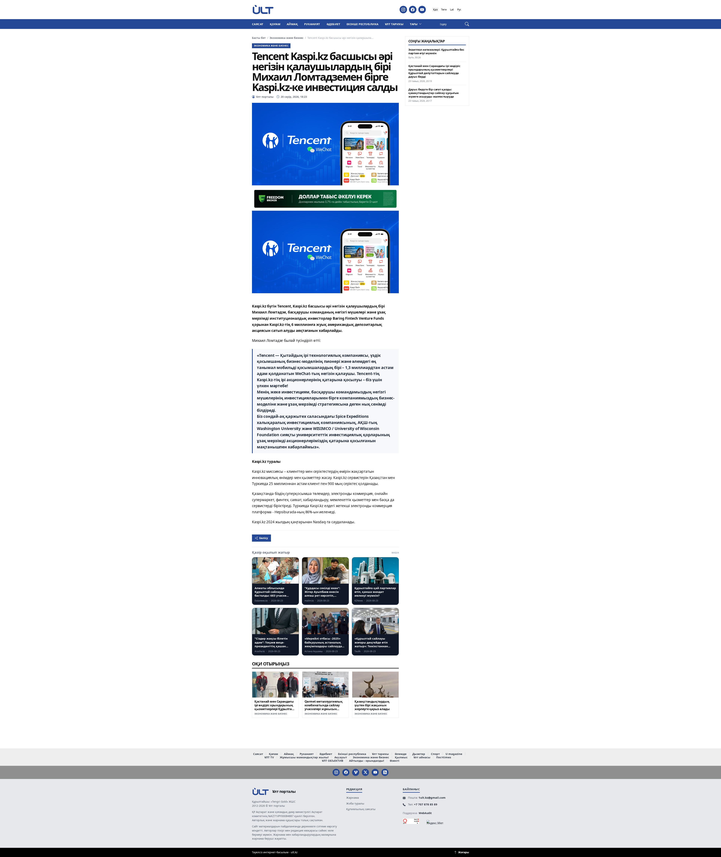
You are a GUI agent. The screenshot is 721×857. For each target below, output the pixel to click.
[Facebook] (412, 9)
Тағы (414, 24)
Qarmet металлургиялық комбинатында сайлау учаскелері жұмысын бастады (324, 707)
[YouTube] (422, 9)
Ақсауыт (340, 757)
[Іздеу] (467, 24)
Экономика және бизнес (286, 38)
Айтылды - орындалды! (366, 760)
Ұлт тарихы (394, 24)
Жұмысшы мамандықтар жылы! (304, 757)
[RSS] (384, 772)
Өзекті (394, 760)
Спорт (435, 754)
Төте (444, 9)
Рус (459, 9)
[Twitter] (365, 772)
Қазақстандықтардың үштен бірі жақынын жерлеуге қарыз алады (372, 705)
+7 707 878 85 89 (425, 804)
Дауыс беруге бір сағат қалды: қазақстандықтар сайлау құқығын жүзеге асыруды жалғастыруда (433, 93)
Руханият (312, 24)
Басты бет (259, 38)
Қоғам (275, 24)
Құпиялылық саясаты (361, 809)
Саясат (257, 24)
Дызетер (418, 754)
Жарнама (352, 797)
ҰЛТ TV (269, 757)
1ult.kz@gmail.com (432, 797)
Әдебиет (333, 24)
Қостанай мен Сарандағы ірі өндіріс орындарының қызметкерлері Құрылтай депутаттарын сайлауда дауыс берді (274, 708)
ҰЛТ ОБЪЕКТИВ (332, 760)
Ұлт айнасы (421, 757)
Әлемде (401, 754)
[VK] (355, 772)
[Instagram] (403, 9)
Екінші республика (363, 24)
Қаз (435, 9)
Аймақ (292, 24)
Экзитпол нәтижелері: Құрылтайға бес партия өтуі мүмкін (436, 51)
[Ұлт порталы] (263, 9)
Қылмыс (401, 757)
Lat (452, 9)
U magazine (454, 754)
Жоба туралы (355, 803)
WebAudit (425, 813)
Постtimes (443, 757)
